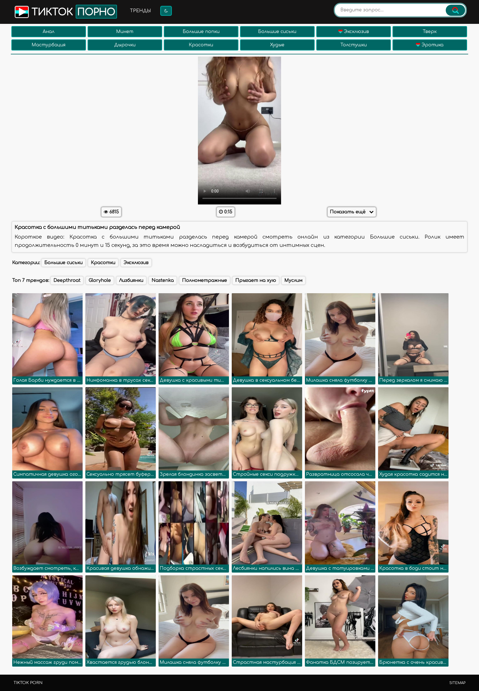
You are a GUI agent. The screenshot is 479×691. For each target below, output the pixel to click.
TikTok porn (28, 682)
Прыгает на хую (255, 280)
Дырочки (125, 44)
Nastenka (163, 280)
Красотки (201, 44)
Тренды (140, 10)
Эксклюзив (356, 31)
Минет (124, 31)
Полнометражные (204, 280)
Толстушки (353, 44)
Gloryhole (100, 280)
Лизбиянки (131, 280)
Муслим (293, 280)
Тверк (430, 31)
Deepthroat (66, 280)
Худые (277, 44)
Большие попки (201, 31)
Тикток (72, 12)
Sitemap (457, 683)
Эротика (432, 44)
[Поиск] (455, 10)
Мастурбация (48, 44)
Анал (48, 31)
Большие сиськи (277, 31)
